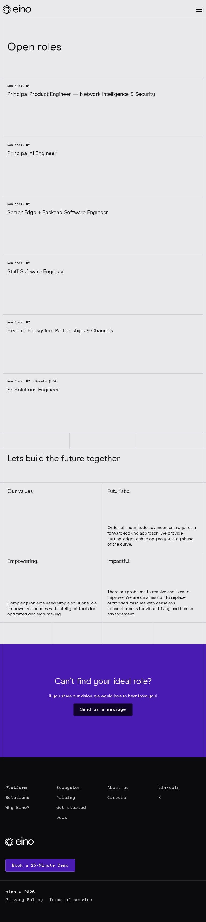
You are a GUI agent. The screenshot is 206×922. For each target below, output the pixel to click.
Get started (71, 807)
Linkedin (169, 788)
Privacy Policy (24, 900)
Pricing (65, 797)
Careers (116, 797)
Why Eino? (17, 807)
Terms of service (70, 900)
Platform (16, 788)
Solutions (17, 797)
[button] (198, 9)
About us (118, 788)
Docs (61, 817)
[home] (17, 9)
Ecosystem (68, 788)
